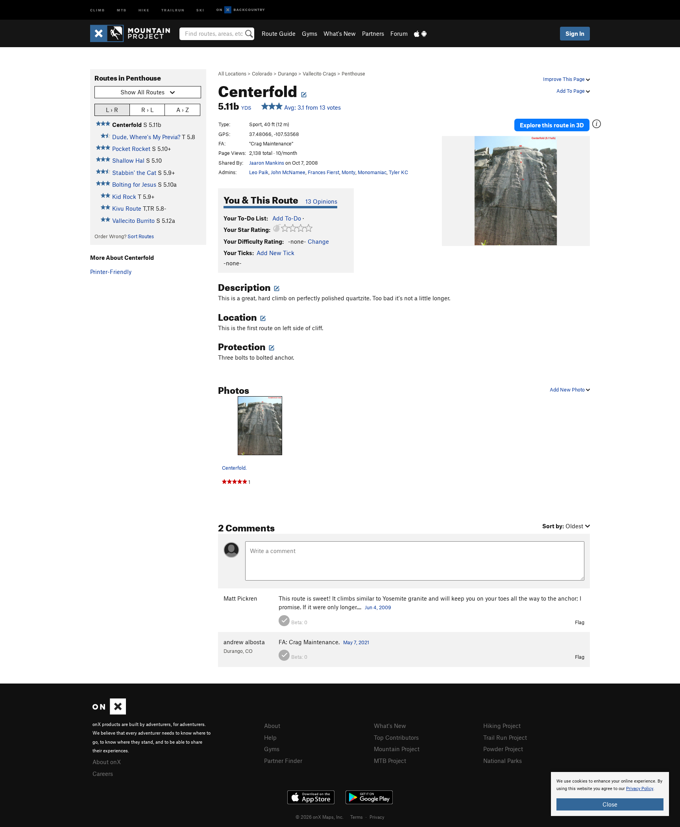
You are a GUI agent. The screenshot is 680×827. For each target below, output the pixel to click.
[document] (609, 793)
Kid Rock (124, 196)
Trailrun (173, 9)
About (272, 725)
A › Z (182, 109)
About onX (106, 761)
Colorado (262, 73)
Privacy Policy (639, 788)
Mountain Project (396, 748)
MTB (122, 9)
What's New (339, 33)
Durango (287, 73)
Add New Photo (568, 389)
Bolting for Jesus (134, 184)
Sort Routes (141, 236)
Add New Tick (275, 252)
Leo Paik (258, 172)
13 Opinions (321, 201)
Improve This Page (564, 79)
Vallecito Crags (319, 73)
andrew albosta (244, 641)
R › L (147, 109)
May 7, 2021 (356, 642)
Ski (200, 9)
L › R (112, 109)
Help (270, 737)
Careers (102, 773)
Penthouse (353, 73)
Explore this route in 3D (552, 125)
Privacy (377, 817)
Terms (356, 817)
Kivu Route (126, 208)
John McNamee (288, 172)
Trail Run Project (505, 737)
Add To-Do (286, 218)
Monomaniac (372, 172)
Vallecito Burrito (133, 220)
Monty (348, 172)
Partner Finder (283, 760)
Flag (579, 622)
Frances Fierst (323, 172)
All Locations (232, 73)
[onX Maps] (109, 712)
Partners (373, 33)
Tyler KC (398, 172)
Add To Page (571, 91)
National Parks (502, 760)
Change (318, 241)
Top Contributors (396, 737)
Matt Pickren (240, 598)
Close (609, 804)
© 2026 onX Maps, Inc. (320, 817)
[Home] (134, 33)
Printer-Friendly (110, 271)
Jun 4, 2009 (378, 607)
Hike (144, 9)
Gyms (309, 33)
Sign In (574, 33)
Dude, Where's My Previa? (146, 136)
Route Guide (279, 33)
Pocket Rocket (131, 148)
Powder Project (503, 748)
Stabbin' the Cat (134, 172)
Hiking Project (502, 725)
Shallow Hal (128, 160)
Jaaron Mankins (266, 163)
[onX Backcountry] (241, 10)
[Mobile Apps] (420, 33)
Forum (399, 33)
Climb (97, 9)
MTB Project (390, 760)
